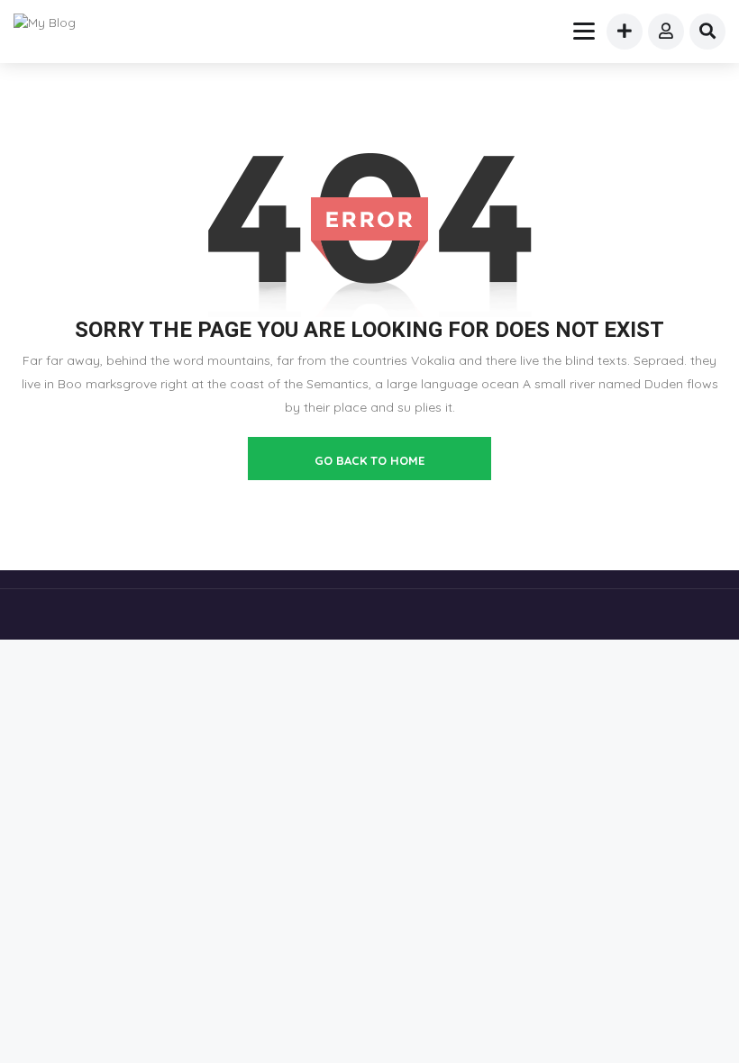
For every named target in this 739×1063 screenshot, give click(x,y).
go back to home (369, 460)
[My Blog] (56, 23)
